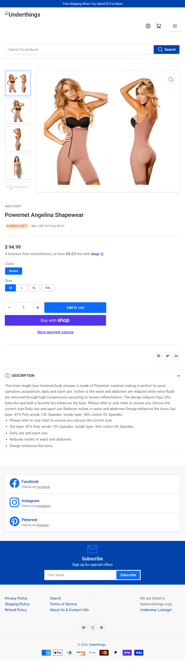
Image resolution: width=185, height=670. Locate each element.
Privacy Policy (16, 598)
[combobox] (92, 49)
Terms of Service (63, 604)
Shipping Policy (17, 604)
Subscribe (128, 575)
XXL (48, 288)
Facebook (43, 487)
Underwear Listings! (156, 610)
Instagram (43, 506)
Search (170, 49)
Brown (13, 271)
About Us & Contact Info (69, 610)
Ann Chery (13, 206)
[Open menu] (175, 26)
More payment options (55, 332)
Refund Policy (16, 610)
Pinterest (42, 525)
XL (34, 288)
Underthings (97, 644)
